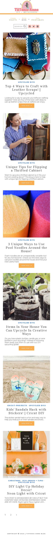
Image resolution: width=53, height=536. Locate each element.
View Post (27, 106)
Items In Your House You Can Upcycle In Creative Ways (26, 330)
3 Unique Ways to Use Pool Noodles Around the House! (26, 247)
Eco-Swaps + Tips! (33, 481)
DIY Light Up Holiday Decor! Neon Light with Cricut (26, 490)
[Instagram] (37, 26)
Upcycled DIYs (26, 82)
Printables (37, 19)
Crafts (13, 19)
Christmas (14, 481)
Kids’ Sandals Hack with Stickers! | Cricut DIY (26, 411)
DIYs (24, 19)
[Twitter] (33, 26)
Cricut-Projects (17, 405)
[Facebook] (29, 26)
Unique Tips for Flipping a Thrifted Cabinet (26, 168)
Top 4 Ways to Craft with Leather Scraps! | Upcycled (26, 89)
